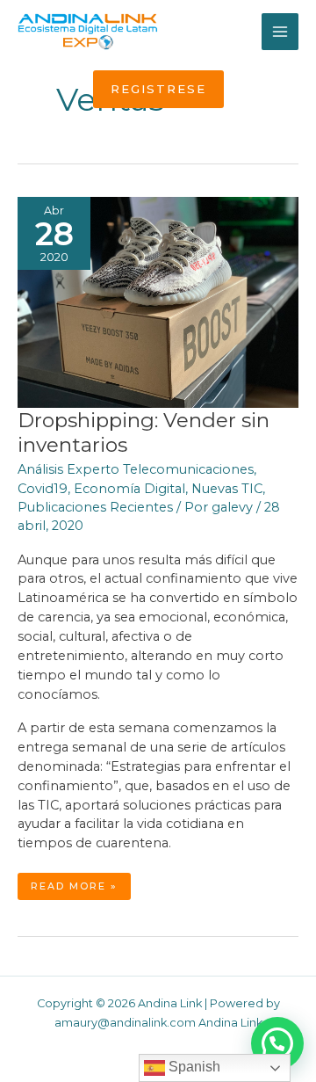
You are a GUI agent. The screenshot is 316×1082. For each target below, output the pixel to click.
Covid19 (43, 489)
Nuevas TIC (226, 489)
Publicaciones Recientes (95, 507)
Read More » (80, 889)
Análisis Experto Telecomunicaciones (136, 469)
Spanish (192, 1066)
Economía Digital (129, 489)
